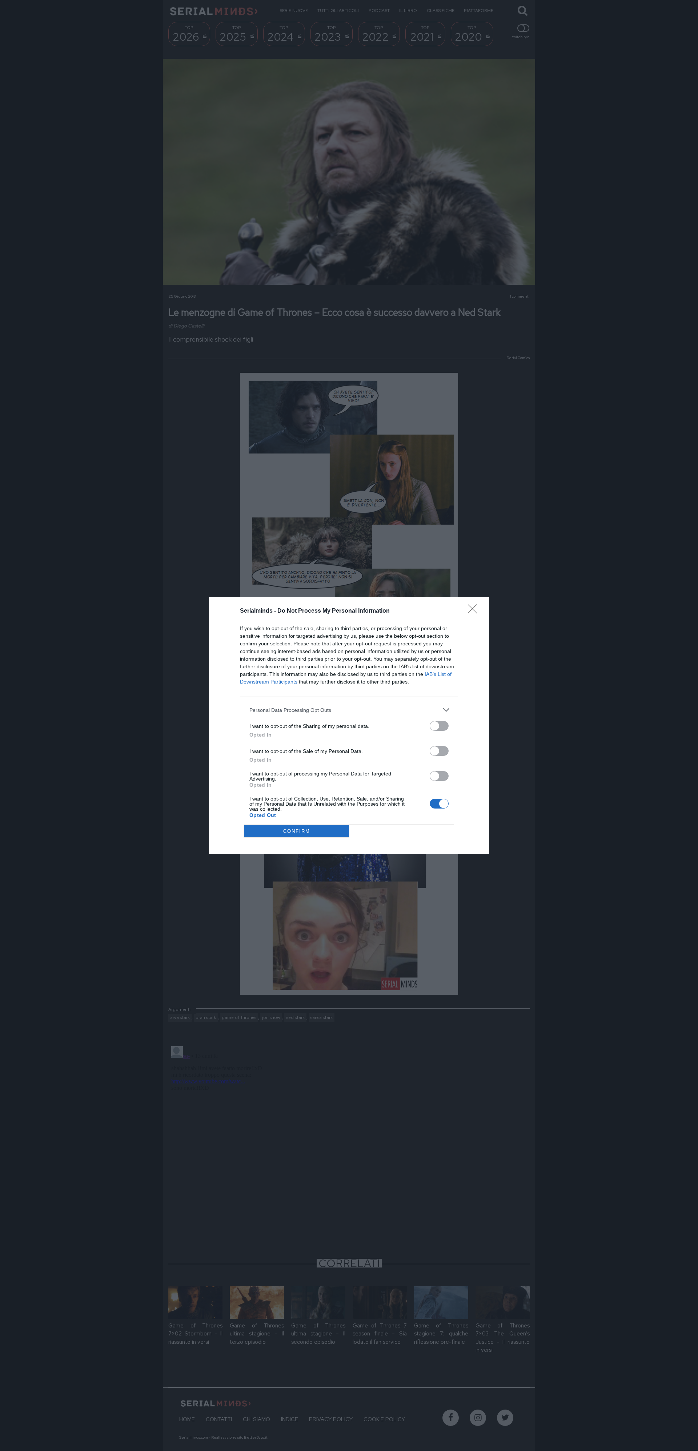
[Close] (475, 611)
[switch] (439, 726)
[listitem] (349, 710)
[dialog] (349, 725)
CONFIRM (296, 831)
